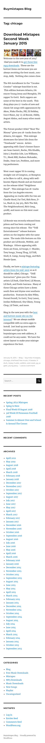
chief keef (15, 360)
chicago (7, 360)
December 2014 (13, 606)
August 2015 (12, 581)
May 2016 (11, 550)
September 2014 (14, 617)
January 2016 (12, 564)
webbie (23, 363)
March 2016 (12, 557)
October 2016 (12, 532)
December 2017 (13, 483)
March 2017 (11, 514)
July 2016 (10, 542)
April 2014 (11, 631)
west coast (31, 363)
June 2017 (11, 504)
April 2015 (11, 592)
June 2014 (11, 627)
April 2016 (11, 553)
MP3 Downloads (14, 680)
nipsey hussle (13, 363)
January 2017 (12, 521)
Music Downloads (14, 683)
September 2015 (14, 578)
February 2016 (13, 560)
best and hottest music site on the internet (21, 316)
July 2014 (10, 624)
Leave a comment (27, 366)
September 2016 (14, 535)
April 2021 (11, 458)
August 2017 (12, 497)
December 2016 (13, 525)
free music (23, 360)
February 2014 (13, 638)
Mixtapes (10, 676)
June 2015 (11, 585)
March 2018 (12, 472)
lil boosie (32, 360)
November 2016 (14, 528)
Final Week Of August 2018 (19, 409)
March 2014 (12, 634)
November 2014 (14, 609)
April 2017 (11, 511)
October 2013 (12, 645)
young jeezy (13, 366)
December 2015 (13, 567)
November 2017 (13, 486)
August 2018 (12, 465)
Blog (21, 358)
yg (37, 363)
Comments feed (14, 722)
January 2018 (12, 479)
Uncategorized (13, 694)
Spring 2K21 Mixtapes (17, 402)
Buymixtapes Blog (17, 9)
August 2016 (12, 539)
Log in (9, 715)
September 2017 (14, 493)
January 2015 (12, 602)
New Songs (11, 687)
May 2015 (10, 588)
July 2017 (10, 500)
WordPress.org (13, 725)
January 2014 (12, 641)
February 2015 (13, 599)
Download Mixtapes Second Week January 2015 (22, 38)
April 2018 (11, 468)
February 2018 (13, 475)
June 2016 (11, 546)
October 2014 (12, 613)
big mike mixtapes (32, 358)
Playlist (9, 690)
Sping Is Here (12, 406)
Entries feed (12, 718)
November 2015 (14, 571)
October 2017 (12, 490)
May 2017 (10, 507)
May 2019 (11, 461)
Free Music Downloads (17, 673)
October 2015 (12, 574)
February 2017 (13, 518)
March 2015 (12, 595)
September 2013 (14, 648)
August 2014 (12, 620)
